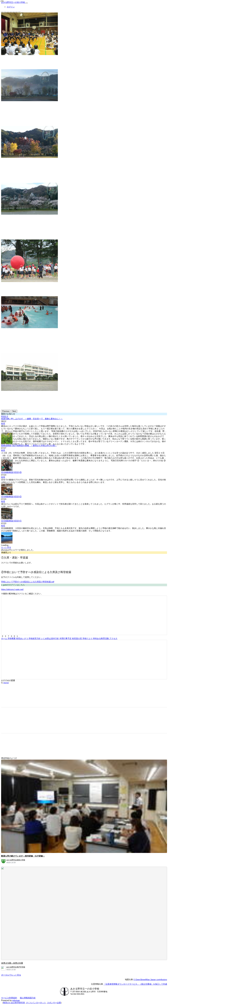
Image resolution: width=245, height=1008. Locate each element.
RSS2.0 (4, 416)
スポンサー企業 (54, 1002)
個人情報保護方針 (28, 998)
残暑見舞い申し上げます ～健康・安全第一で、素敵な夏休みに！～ (32, 419)
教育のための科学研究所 (14, 1002)
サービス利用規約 (9, 998)
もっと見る (6, 547)
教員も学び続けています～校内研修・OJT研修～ (23, 856)
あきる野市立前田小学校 (15, 860)
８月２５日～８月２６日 (12, 963)
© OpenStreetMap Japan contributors (150, 979)
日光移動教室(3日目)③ (11, 472)
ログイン (11, 7)
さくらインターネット (36, 1002)
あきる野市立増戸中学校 (15, 967)
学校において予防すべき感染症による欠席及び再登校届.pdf (27, 582)
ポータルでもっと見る (11, 975)
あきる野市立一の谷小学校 (13, 2)
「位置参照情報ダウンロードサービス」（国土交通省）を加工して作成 (135, 984)
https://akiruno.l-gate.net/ (12, 589)
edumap (6, 683)
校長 (3, 423)
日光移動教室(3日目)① (11, 521)
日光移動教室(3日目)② (11, 496)
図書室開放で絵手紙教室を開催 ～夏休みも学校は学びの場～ (29, 445)
